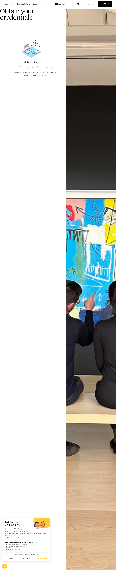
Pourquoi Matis (23, 4)
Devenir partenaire (64, 4)
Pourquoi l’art (9, 4)
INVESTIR (105, 4)
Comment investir (39, 4)
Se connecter (90, 4)
